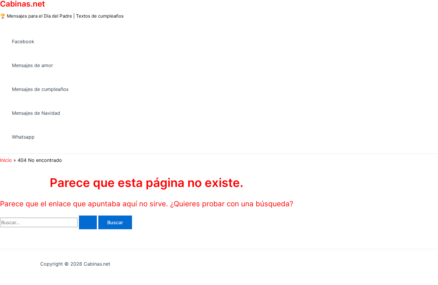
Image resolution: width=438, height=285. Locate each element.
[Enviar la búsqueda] (88, 222)
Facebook (23, 41)
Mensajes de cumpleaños (40, 89)
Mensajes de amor (32, 65)
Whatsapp (23, 137)
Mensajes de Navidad (36, 113)
